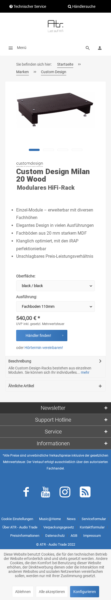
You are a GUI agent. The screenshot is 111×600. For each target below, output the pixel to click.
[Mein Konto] (99, 47)
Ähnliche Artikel (21, 386)
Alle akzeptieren (52, 592)
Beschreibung (19, 361)
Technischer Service (29, 6)
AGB (74, 536)
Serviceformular (94, 519)
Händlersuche (83, 6)
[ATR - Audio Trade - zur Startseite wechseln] (55, 26)
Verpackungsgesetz (58, 527)
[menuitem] (15, 47)
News (71, 519)
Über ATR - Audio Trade (19, 527)
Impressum (92, 536)
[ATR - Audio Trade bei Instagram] (65, 493)
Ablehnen (23, 592)
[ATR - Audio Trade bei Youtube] (45, 493)
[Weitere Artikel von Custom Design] (29, 164)
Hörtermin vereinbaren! (44, 347)
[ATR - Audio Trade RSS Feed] (85, 493)
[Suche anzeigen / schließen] (87, 47)
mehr (84, 372)
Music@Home (50, 519)
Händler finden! (38, 335)
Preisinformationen (24, 536)
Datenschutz (55, 536)
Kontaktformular (92, 527)
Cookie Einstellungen (17, 519)
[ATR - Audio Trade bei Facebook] (26, 493)
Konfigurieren (84, 592)
